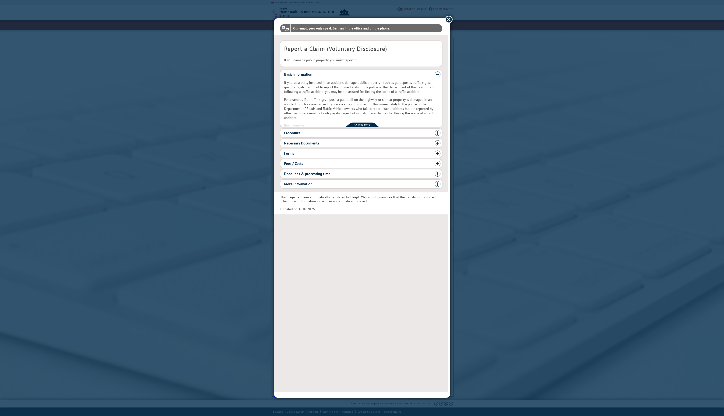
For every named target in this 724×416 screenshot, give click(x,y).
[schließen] (448, 19)
